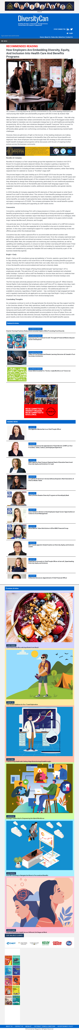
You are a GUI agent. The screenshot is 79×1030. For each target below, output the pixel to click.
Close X (39, 11)
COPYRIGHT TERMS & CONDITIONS (44, 1026)
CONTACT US (19, 1026)
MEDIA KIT (28, 1026)
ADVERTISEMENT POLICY (65, 1026)
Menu (5, 41)
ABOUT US (9, 1026)
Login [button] (71, 33)
